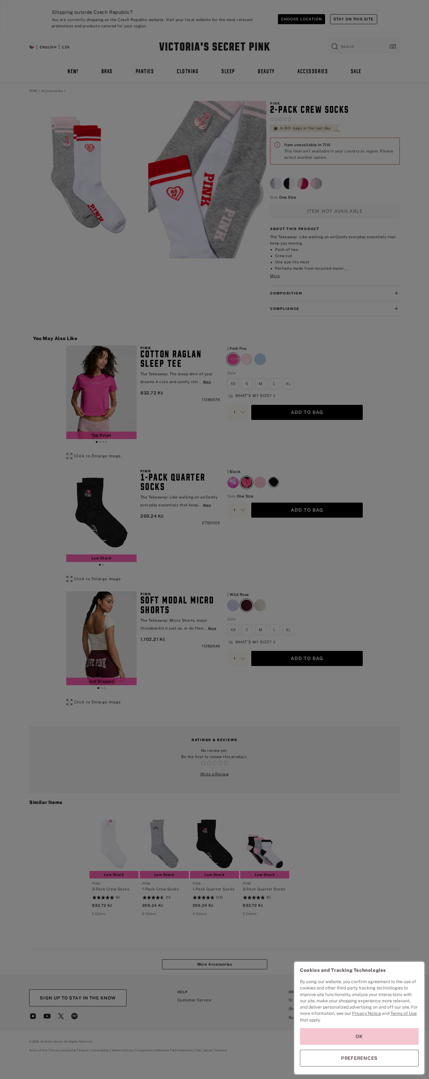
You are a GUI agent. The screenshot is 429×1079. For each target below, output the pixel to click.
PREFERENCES (359, 1058)
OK (359, 1036)
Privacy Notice (366, 1013)
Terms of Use (403, 1013)
